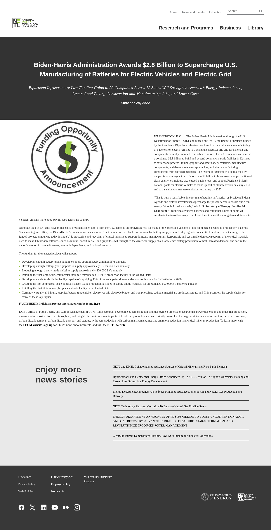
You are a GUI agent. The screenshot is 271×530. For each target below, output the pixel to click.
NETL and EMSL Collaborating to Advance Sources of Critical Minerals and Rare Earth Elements (170, 366)
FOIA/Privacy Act (61, 476)
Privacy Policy (26, 484)
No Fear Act (58, 491)
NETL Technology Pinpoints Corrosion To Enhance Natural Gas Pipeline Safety (160, 406)
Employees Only (61, 484)
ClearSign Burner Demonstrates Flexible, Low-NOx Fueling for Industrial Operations (163, 435)
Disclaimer (24, 476)
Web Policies (25, 491)
